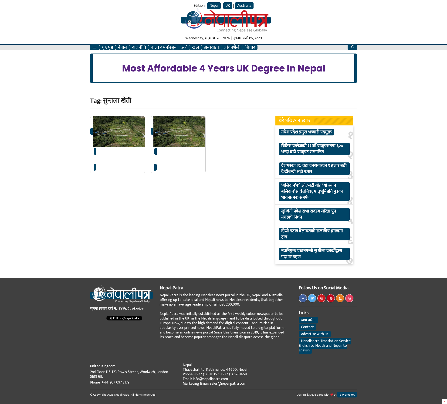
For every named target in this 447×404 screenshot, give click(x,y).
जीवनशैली (232, 47)
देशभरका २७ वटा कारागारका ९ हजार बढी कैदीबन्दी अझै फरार (314, 168)
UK (228, 6)
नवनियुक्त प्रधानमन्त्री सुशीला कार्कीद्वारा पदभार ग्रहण (311, 254)
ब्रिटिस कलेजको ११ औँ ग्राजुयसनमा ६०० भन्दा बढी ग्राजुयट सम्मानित (312, 149)
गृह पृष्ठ (107, 47)
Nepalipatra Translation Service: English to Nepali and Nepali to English (325, 346)
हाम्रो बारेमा (308, 320)
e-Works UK (347, 394)
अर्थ (184, 47)
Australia (244, 6)
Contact (307, 327)
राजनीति (139, 47)
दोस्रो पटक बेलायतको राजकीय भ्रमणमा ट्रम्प (312, 234)
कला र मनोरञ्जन (164, 47)
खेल (195, 47)
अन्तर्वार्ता (211, 47)
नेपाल (122, 47)
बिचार (250, 47)
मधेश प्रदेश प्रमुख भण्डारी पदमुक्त (306, 132)
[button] (94, 47)
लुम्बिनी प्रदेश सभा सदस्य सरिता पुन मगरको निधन (308, 214)
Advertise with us (314, 334)
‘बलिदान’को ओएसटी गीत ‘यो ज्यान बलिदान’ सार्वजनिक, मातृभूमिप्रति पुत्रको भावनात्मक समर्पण (312, 191)
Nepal (214, 6)
